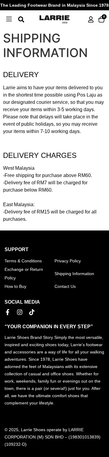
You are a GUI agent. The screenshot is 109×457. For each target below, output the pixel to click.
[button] (9, 19)
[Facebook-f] (8, 312)
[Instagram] (20, 312)
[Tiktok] (32, 312)
